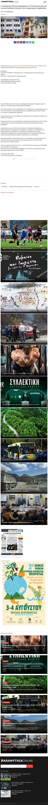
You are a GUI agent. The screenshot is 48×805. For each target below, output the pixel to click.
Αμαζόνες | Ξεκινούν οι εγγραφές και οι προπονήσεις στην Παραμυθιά (17, 248)
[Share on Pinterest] (24, 42)
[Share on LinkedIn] (21, 42)
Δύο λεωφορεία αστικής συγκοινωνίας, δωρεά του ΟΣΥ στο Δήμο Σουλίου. (18, 459)
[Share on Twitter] (27, 42)
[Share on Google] (18, 42)
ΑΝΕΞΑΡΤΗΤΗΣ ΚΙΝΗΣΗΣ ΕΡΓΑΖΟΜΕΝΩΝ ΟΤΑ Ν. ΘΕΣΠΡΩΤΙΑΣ (29, 65)
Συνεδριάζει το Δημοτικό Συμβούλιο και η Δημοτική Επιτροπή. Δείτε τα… (18, 522)
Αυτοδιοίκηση (4, 186)
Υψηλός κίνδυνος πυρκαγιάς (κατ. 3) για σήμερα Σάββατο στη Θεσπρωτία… (18, 342)
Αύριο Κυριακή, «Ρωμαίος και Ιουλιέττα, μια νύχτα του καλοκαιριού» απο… (18, 279)
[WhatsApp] (33, 42)
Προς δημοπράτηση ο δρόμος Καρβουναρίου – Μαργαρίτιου (15, 491)
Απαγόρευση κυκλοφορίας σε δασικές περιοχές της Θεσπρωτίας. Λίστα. (17, 435)
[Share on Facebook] (15, 42)
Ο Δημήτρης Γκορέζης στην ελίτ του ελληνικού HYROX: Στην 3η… (16, 373)
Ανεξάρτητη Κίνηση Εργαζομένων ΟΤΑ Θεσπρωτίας (20, 186)
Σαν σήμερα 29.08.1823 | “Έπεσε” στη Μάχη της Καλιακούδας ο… (16, 310)
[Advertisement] (24, 56)
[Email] (30, 42)
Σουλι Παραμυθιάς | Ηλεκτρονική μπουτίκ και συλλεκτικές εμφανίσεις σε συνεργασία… (21, 404)
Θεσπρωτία (36, 186)
